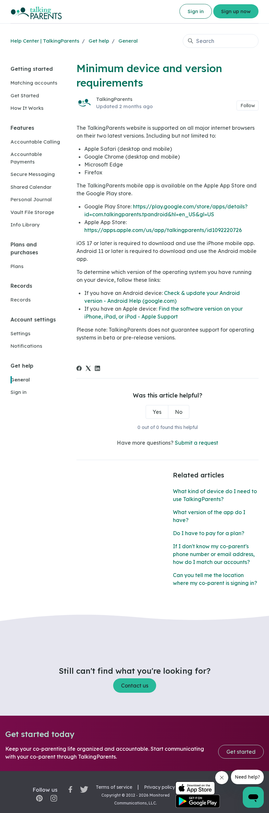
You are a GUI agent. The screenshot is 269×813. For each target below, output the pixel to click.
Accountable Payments (26, 158)
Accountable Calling (35, 142)
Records (21, 285)
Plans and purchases (24, 248)
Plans (17, 266)
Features (22, 128)
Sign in (196, 11)
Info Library (25, 225)
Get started (241, 751)
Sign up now (236, 11)
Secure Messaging (32, 174)
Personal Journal (31, 199)
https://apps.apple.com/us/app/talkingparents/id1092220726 (163, 230)
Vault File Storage (32, 212)
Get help (99, 41)
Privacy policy (159, 787)
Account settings (33, 319)
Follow (247, 105)
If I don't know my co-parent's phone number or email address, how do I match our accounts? (214, 554)
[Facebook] (79, 369)
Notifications (26, 346)
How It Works (27, 108)
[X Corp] (88, 369)
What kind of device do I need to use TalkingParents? (215, 495)
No (178, 412)
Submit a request (196, 442)
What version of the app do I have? (209, 516)
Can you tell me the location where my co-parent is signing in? (215, 579)
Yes (157, 412)
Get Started (24, 95)
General (128, 41)
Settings (20, 333)
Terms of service (114, 787)
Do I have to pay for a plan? (208, 533)
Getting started (31, 69)
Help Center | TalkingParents (44, 41)
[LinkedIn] (97, 369)
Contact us (134, 685)
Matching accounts (33, 83)
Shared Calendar (31, 187)
